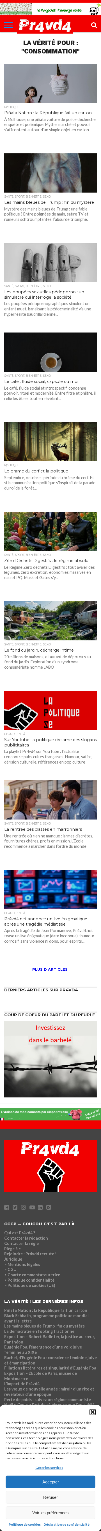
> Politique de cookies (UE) (29, 1285)
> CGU (10, 1269)
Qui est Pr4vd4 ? (19, 1232)
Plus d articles (50, 969)
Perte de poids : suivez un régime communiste (47, 1399)
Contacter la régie (21, 1243)
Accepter (50, 1482)
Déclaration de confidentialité (66, 1524)
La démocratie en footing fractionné (39, 1331)
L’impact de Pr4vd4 (22, 1383)
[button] (92, 1412)
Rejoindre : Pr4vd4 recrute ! (30, 1253)
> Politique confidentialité (29, 1280)
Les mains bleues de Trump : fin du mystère (44, 1326)
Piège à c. (12, 1248)
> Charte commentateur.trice (32, 1274)
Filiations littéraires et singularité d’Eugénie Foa (50, 1368)
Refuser (50, 1497)
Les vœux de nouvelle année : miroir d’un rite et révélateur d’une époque (49, 1392)
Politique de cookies (25, 1524)
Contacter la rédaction (26, 1238)
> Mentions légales (22, 1264)
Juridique (13, 1259)
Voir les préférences (50, 1512)
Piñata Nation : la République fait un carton (45, 1310)
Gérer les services (49, 1468)
